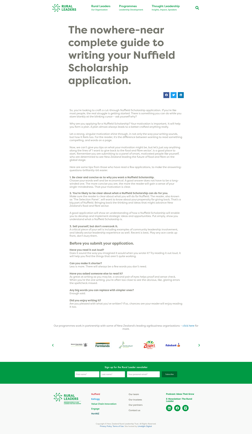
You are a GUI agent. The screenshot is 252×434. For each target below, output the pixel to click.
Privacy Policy (106, 426)
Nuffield (95, 394)
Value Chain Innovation (103, 403)
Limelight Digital (145, 426)
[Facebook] (177, 408)
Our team (134, 394)
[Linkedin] (169, 408)
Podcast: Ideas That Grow (180, 394)
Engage (95, 408)
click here (189, 325)
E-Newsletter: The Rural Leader (179, 400)
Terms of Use (118, 426)
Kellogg (95, 398)
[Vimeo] (185, 408)
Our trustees (135, 399)
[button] (166, 95)
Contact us (134, 410)
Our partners (136, 404)
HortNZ (95, 413)
